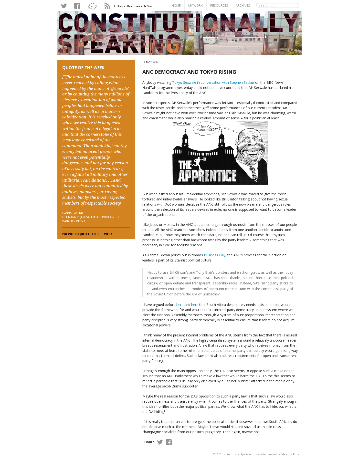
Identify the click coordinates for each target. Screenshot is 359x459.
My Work (195, 5)
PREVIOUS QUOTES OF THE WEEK (87, 234)
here (179, 304)
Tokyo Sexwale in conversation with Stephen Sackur (213, 82)
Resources (219, 5)
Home (176, 5)
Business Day (214, 255)
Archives (243, 5)
